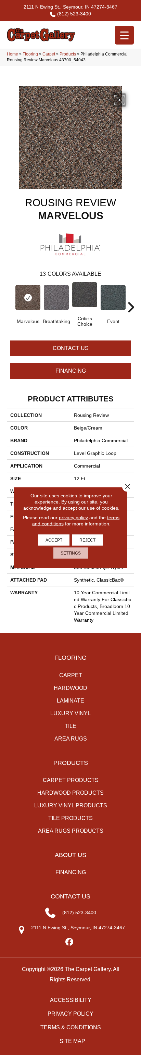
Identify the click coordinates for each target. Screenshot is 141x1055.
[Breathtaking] (56, 297)
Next (131, 297)
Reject (87, 540)
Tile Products (70, 818)
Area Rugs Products (70, 831)
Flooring (30, 54)
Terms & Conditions (70, 1027)
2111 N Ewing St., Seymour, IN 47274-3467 (70, 7)
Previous (10, 297)
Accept (54, 540)
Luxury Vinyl (70, 713)
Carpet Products (71, 780)
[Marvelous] (28, 297)
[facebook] (70, 942)
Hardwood (70, 688)
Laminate (70, 701)
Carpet (48, 54)
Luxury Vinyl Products (70, 805)
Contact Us (71, 348)
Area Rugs (70, 739)
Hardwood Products (70, 793)
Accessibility (70, 1000)
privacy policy (73, 517)
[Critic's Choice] (84, 295)
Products (68, 54)
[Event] (113, 297)
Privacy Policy (70, 1014)
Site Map (72, 1041)
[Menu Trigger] (124, 35)
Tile (70, 726)
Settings (71, 553)
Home (12, 54)
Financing (70, 371)
